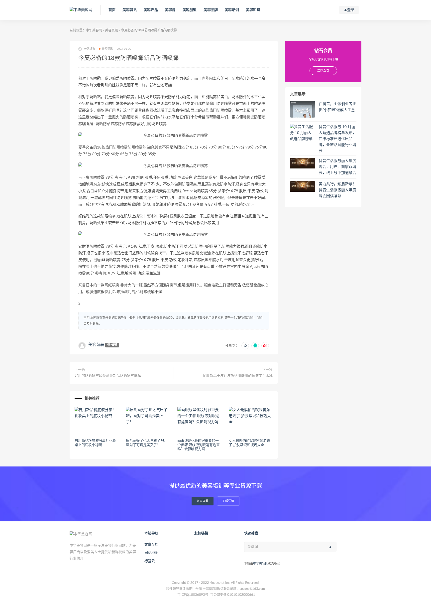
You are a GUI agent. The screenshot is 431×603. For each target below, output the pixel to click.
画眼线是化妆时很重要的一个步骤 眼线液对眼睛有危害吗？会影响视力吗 (198, 445)
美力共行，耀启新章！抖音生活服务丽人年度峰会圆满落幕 (337, 190)
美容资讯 (129, 10)
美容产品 (151, 10)
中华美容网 (94, 30)
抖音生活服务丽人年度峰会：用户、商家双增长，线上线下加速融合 (337, 167)
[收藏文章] (245, 345)
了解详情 (228, 501)
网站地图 (151, 553)
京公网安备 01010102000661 (232, 595)
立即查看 (203, 501)
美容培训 (232, 10)
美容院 (170, 10)
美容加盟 (190, 10)
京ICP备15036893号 (192, 595)
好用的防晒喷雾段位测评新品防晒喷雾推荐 (108, 376)
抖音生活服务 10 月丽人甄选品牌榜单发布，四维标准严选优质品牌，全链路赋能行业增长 (337, 139)
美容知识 (253, 10)
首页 (111, 10)
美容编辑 (96, 345)
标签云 (149, 561)
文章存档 (151, 544)
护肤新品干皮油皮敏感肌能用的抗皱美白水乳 (238, 376)
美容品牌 (211, 10)
